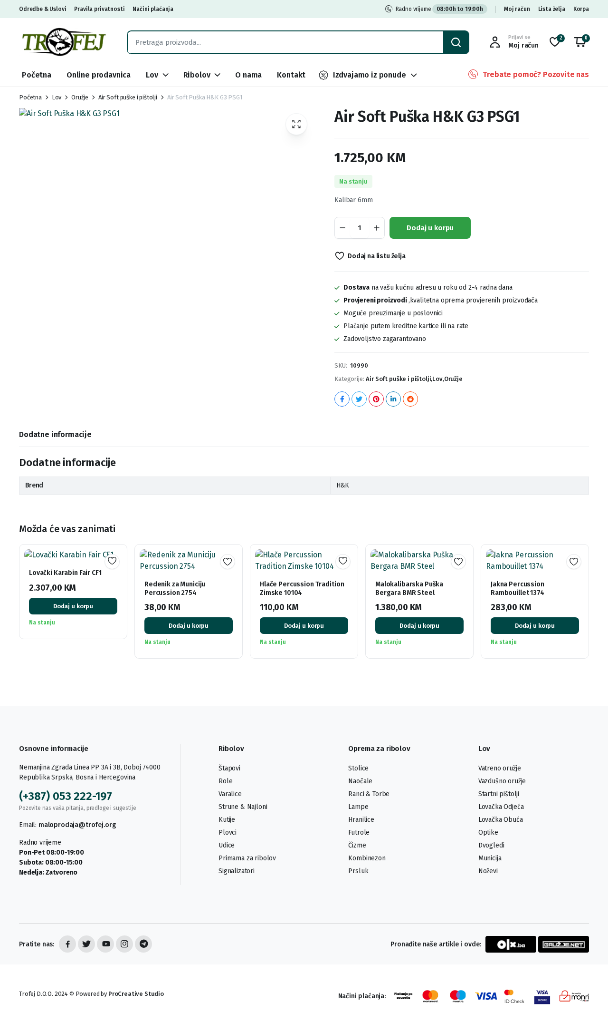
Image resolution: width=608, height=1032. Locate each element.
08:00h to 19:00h (460, 9)
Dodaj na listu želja (377, 256)
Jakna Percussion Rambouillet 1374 (517, 588)
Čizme (357, 845)
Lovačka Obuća (500, 820)
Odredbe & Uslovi (42, 9)
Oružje (79, 97)
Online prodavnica (98, 74)
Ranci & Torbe (369, 794)
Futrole (359, 832)
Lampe (358, 807)
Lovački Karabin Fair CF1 (65, 573)
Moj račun (517, 9)
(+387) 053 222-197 (65, 796)
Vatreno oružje (499, 768)
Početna (36, 74)
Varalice (230, 794)
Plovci (227, 832)
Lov (152, 74)
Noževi (488, 871)
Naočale (360, 781)
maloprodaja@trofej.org (76, 825)
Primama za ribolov (247, 858)
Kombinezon (366, 858)
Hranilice (361, 820)
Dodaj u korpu (430, 228)
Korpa (581, 9)
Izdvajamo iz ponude (369, 74)
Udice (226, 845)
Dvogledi (491, 845)
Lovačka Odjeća (501, 807)
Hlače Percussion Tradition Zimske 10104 (302, 588)
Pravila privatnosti (99, 9)
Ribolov (196, 74)
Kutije (226, 820)
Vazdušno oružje (502, 781)
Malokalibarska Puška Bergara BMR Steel (409, 588)
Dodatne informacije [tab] (55, 434)
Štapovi (229, 768)
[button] (580, 42)
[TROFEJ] (63, 42)
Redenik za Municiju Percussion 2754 (174, 588)
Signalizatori (236, 871)
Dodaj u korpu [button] (73, 606)
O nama (248, 74)
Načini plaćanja (153, 9)
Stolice (358, 768)
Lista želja (551, 9)
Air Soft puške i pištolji (127, 97)
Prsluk (358, 871)
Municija (490, 858)
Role (225, 781)
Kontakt (291, 74)
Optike (488, 832)
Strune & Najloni (242, 807)
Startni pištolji (498, 794)
